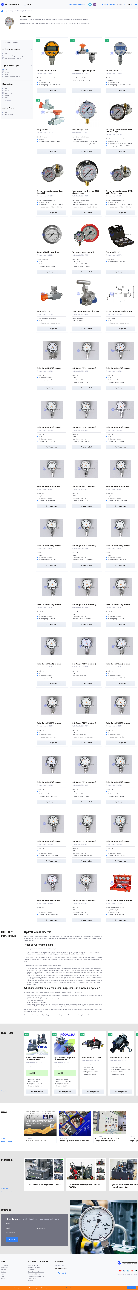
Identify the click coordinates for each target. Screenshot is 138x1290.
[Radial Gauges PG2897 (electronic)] (120, 823)
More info (68, 1287)
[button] (3, 1094)
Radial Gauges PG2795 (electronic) (84, 664)
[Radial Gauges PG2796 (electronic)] (120, 646)
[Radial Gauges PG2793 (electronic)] (120, 587)
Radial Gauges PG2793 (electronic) (118, 605)
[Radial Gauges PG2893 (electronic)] (86, 764)
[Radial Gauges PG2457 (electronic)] (51, 528)
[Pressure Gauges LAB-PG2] (51, 53)
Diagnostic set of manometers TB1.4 (119, 900)
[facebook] (124, 1270)
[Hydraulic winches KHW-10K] (121, 1043)
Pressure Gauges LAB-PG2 (46, 71)
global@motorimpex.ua (77, 4)
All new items (4, 1091)
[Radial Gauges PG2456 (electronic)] (120, 469)
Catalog (29, 4)
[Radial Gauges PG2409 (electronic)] (86, 350)
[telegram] (90, 4)
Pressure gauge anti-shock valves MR (119, 311)
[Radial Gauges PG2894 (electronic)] (120, 764)
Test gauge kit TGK (113, 252)
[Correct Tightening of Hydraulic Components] (75, 1127)
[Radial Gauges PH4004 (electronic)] (51, 350)
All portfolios (4, 1188)
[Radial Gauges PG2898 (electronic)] (51, 883)
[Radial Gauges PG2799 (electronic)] (120, 705)
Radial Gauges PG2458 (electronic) (84, 546)
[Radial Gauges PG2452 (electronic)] (86, 409)
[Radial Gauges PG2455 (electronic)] (86, 469)
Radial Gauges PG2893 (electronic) (84, 782)
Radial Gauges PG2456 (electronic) (118, 486)
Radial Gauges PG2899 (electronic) (84, 900)
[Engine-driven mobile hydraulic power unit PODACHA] (65, 1043)
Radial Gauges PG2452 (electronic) (84, 427)
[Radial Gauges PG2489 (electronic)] (120, 528)
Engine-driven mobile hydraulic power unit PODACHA (64, 1059)
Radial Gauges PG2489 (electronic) (118, 546)
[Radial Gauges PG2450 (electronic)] (120, 350)
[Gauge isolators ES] (51, 112)
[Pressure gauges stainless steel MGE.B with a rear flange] (86, 173)
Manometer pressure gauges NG (83, 252)
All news (3, 1138)
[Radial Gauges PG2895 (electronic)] (51, 823)
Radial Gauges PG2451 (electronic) (49, 427)
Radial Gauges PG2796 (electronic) (118, 664)
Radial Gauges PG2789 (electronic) (84, 605)
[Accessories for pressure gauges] (86, 53)
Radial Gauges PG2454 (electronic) (49, 486)
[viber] (95, 4)
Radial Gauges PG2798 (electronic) (84, 723)
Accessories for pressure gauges (83, 71)
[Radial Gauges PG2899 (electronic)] (86, 883)
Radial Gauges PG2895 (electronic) (49, 841)
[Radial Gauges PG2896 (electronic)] (86, 823)
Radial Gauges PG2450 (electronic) (118, 368)
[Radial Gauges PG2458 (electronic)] (86, 528)
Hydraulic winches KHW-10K (119, 1058)
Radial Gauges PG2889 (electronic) (49, 782)
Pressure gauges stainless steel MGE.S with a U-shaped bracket (119, 192)
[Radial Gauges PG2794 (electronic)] (51, 646)
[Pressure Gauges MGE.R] (86, 112)
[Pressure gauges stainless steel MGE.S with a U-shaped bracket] (120, 173)
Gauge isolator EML (44, 311)
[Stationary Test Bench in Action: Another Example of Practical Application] (109, 1127)
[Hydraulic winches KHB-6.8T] (93, 1043)
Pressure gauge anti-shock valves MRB (85, 311)
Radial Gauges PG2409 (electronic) (84, 368)
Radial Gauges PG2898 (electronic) (49, 900)
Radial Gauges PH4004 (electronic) (49, 368)
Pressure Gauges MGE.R (80, 130)
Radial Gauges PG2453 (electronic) (118, 427)
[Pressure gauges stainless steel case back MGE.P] (51, 173)
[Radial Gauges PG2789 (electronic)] (86, 587)
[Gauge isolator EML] (51, 293)
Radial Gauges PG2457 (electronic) (49, 546)
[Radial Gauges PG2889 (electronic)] (51, 764)
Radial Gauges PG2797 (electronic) (49, 723)
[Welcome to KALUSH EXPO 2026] (40, 1127)
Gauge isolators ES (44, 130)
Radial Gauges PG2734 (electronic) (49, 605)
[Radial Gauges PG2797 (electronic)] (51, 705)
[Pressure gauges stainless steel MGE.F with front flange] (120, 112)
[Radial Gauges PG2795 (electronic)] (86, 646)
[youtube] (120, 1270)
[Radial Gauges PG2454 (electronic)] (51, 469)
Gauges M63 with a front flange (48, 252)
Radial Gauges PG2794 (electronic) (49, 664)
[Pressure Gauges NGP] (120, 53)
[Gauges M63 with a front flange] (51, 234)
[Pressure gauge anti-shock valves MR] (120, 293)
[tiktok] (136, 1270)
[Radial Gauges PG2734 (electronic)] (51, 587)
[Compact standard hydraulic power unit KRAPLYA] (37, 1043)
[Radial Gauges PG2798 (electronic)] (86, 705)
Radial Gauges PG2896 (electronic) (84, 841)
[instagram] (132, 1270)
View (53, 90)
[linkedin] (128, 1270)
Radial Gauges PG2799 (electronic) (118, 723)
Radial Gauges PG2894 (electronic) (118, 782)
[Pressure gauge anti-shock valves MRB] (86, 293)
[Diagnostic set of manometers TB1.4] (120, 883)
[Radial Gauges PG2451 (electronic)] (51, 409)
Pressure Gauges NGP (113, 71)
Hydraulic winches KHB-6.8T (91, 1058)
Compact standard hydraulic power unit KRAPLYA (35, 1059)
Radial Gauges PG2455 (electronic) (84, 486)
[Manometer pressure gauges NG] (86, 234)
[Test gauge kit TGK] (120, 234)
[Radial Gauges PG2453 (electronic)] (120, 409)
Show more (8, 100)
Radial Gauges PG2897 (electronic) (118, 841)
